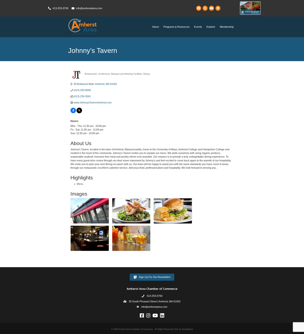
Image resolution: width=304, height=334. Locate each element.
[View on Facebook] (73, 112)
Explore (210, 26)
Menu (80, 184)
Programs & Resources (176, 26)
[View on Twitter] (79, 112)
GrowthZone (187, 329)
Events (198, 26)
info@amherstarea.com (154, 306)
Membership (227, 26)
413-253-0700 (154, 296)
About (155, 26)
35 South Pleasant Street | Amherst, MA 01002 (154, 301)
